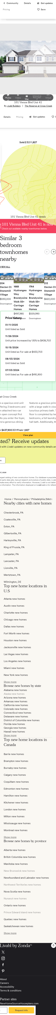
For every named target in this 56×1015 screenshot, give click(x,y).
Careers (4, 982)
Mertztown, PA (12, 574)
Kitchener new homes (16, 802)
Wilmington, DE (12, 581)
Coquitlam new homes (16, 781)
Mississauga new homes (17, 823)
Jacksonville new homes (17, 647)
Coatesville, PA (12, 519)
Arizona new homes (15, 697)
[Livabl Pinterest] (28, 971)
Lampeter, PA (11, 554)
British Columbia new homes (20, 856)
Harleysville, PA (12, 540)
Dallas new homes (14, 626)
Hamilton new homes (15, 795)
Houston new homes (15, 640)
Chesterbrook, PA (13, 512)
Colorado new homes (16, 708)
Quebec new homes (15, 919)
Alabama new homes (15, 690)
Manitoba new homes (16, 863)
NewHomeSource (10, 1003)
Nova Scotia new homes (17, 891)
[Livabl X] (28, 952)
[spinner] (53, 251)
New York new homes (16, 674)
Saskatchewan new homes (18, 926)
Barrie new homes (14, 754)
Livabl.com (41, 485)
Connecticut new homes (17, 712)
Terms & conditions (10, 990)
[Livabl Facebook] (28, 965)
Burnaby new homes (15, 767)
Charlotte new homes (16, 612)
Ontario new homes (15, 905)
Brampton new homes (16, 761)
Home (8, 499)
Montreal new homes (15, 830)
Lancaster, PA (11, 561)
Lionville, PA (10, 567)
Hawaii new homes (14, 731)
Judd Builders (14, 106)
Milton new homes (14, 816)
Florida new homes (14, 724)
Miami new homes (14, 668)
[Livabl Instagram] (28, 958)
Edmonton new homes (16, 788)
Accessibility (7, 986)
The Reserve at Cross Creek (38, 106)
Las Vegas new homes (16, 654)
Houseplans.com (29, 1003)
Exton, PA (9, 526)
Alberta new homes (14, 850)
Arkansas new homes (15, 701)
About (3, 979)
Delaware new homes (16, 716)
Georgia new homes (15, 727)
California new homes (16, 705)
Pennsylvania (21, 499)
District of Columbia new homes (22, 720)
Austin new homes (14, 605)
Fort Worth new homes (16, 633)
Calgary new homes (15, 774)
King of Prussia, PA (14, 547)
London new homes (15, 809)
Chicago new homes (15, 619)
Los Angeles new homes (17, 661)
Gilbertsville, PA (12, 533)
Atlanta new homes (14, 598)
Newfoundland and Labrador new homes (26, 877)
